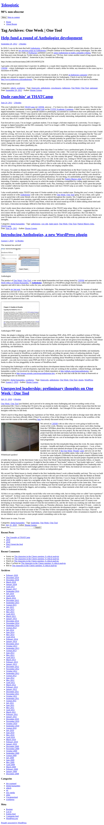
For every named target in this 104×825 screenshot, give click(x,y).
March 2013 (11, 660)
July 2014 (10, 630)
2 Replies (22, 44)
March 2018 (11, 582)
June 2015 (10, 609)
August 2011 (11, 701)
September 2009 (12, 753)
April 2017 (10, 587)
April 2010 (10, 737)
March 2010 (11, 739)
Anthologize (35, 48)
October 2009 (11, 751)
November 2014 (12, 623)
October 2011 (11, 696)
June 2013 (10, 653)
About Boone (11, 24)
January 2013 (11, 664)
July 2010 (10, 730)
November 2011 (12, 694)
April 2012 (10, 682)
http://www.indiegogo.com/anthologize (16, 79)
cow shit (44, 224)
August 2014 (11, 628)
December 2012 (12, 666)
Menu (4, 17)
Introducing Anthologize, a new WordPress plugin (44, 234)
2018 (8, 542)
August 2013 (11, 651)
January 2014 (11, 641)
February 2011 (12, 714)
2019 (8, 540)
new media (10, 793)
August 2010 (11, 728)
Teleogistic (10, 5)
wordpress (21, 88)
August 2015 (11, 605)
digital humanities (18, 224)
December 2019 (12, 578)
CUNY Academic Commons (61, 109)
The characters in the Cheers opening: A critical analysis (36, 556)
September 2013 (12, 648)
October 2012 (11, 671)
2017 (8, 546)
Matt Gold (40, 109)
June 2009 (10, 760)
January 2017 (11, 589)
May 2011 (10, 708)
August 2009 (11, 755)
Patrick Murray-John (73, 179)
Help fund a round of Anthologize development (41, 37)
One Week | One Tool (80, 88)
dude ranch (53, 224)
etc (7, 790)
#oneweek (35, 88)
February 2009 (12, 769)
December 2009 (12, 746)
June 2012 (10, 678)
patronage (94, 88)
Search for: (5, 527)
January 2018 (11, 584)
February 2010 (12, 742)
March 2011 (11, 712)
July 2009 (10, 758)
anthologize (45, 88)
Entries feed (11, 814)
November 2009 (12, 749)
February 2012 (12, 687)
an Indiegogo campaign (77, 75)
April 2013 (10, 657)
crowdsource (56, 88)
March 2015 (11, 616)
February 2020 (12, 575)
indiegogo (66, 88)
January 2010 (11, 744)
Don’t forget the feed (14, 544)
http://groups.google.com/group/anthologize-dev (35, 373)
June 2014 (10, 632)
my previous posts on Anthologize (32, 50)
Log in (8, 812)
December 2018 (12, 580)
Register (9, 809)
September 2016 (12, 591)
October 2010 (11, 723)
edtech (13, 88)
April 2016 (10, 596)
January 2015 (11, 619)
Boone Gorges (36, 90)
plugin (80, 380)
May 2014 (10, 635)
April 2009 (10, 765)
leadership (35, 523)
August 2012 (11, 676)
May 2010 (10, 735)
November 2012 (12, 669)
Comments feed (12, 816)
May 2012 (10, 680)
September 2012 (12, 673)
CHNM (4, 68)
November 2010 (12, 721)
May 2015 (10, 612)
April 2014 (10, 637)
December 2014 (12, 621)
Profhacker (32, 53)
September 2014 (12, 625)
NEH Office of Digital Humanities (15, 283)
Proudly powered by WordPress (14, 823)
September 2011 (12, 698)
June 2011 (10, 705)
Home (8, 22)
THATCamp (30, 107)
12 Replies (19, 241)
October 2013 (11, 646)
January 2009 (11, 771)
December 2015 (12, 600)
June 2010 (10, 733)
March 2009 (11, 767)
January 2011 (11, 717)
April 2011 (10, 710)
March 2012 (11, 685)
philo (8, 795)
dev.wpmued (11, 783)
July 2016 (10, 593)
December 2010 (12, 719)
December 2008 (12, 774)
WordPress (88, 380)
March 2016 (11, 598)
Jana (39, 419)
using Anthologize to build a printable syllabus (72, 53)
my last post (15, 289)
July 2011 (10, 703)
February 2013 (12, 662)
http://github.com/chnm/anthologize (74, 371)
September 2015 (12, 603)
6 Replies (17, 399)
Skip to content (14, 17)
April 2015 (10, 614)
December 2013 (12, 644)
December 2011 (12, 692)
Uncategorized (12, 797)
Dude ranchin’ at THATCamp (27, 96)
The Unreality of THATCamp (18, 537)
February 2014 (12, 639)
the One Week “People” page (72, 451)
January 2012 (11, 689)
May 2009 (10, 762)
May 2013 (10, 655)
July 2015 (10, 607)
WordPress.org (12, 818)
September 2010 (12, 726)
